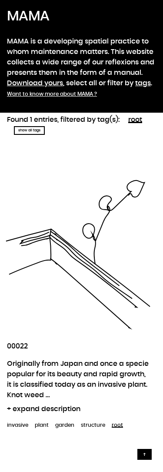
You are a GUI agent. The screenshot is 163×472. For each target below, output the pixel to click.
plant (42, 425)
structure (93, 425)
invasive (17, 425)
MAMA (28, 16)
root (135, 119)
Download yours (35, 83)
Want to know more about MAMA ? (52, 94)
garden (64, 425)
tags (143, 83)
